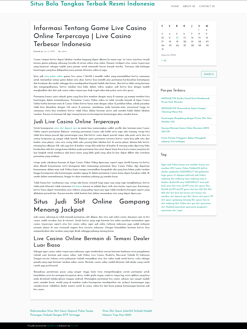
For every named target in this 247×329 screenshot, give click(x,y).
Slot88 (164, 189)
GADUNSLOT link (189, 172)
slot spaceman (203, 203)
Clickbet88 (194, 168)
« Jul (163, 60)
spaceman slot (168, 210)
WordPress (52, 326)
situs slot (171, 186)
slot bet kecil (172, 193)
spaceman (180, 207)
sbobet (165, 182)
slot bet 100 (196, 189)
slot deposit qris (178, 196)
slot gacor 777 (206, 196)
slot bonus (77, 186)
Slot (208, 186)
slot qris (191, 203)
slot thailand (167, 207)
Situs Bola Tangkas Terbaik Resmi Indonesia (92, 4)
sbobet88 (174, 182)
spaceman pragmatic (196, 207)
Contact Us (207, 6)
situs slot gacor (197, 186)
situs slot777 (182, 186)
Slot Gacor (193, 196)
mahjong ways (182, 179)
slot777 (172, 189)
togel (179, 210)
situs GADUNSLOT (189, 182)
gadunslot (174, 172)
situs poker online (53, 76)
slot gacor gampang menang (176, 200)
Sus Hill (74, 326)
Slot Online (180, 203)
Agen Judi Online (169, 165)
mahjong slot (168, 179)
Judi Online (200, 175)
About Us (189, 6)
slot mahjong (168, 203)
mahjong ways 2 (198, 179)
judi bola (189, 175)
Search (209, 74)
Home (175, 6)
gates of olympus (176, 175)
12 (177, 38)
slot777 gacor (183, 189)
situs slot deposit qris (65, 128)
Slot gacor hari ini (201, 200)
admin (64, 51)
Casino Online (182, 168)
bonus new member (188, 165)
